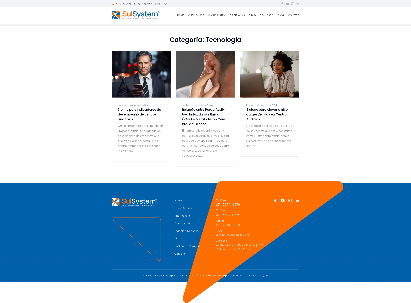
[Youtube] (287, 3)
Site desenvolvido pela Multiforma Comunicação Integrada (237, 275)
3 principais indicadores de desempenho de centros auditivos (139, 114)
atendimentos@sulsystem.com (233, 234)
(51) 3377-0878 (228, 204)
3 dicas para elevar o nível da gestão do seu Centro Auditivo (267, 114)
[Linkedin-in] (297, 3)
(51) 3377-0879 (228, 215)
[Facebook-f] (282, 3)
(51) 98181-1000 (228, 225)
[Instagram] (292, 3)
